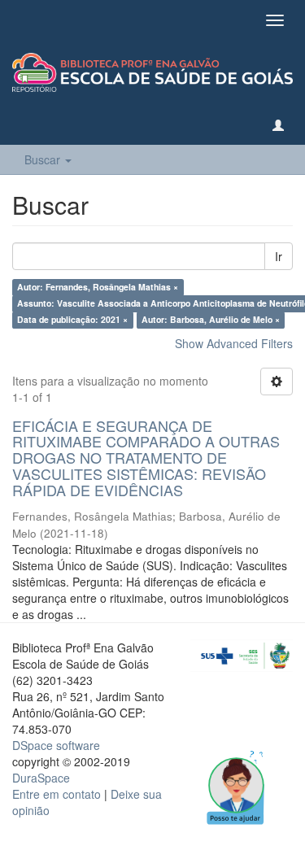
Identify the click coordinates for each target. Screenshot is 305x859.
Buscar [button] (43, 159)
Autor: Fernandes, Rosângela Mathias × (97, 287)
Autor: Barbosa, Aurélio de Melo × (211, 320)
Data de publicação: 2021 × (72, 320)
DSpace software (56, 745)
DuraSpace (41, 778)
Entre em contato (56, 794)
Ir (278, 256)
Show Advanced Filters (234, 343)
